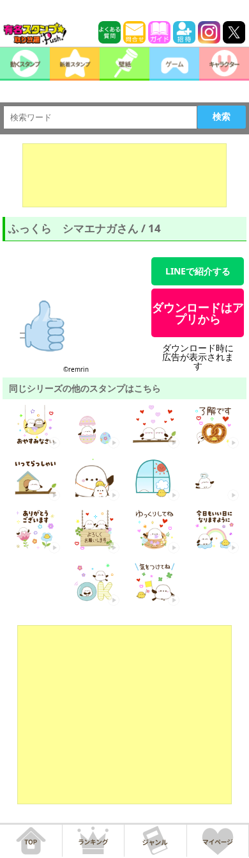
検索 (221, 116)
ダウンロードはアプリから (198, 312)
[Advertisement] (124, 175)
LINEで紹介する (197, 271)
